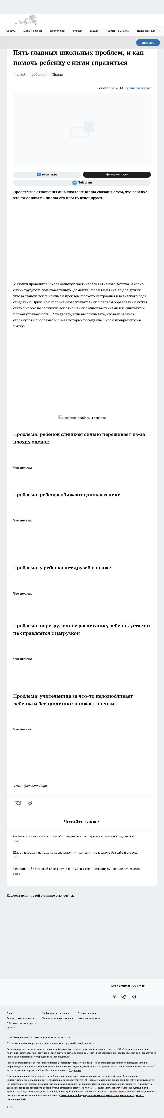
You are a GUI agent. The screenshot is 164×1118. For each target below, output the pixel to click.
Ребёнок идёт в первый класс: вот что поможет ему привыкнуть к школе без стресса (76, 871)
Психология (57, 30)
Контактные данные (89, 1018)
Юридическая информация (57, 1018)
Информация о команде (55, 1013)
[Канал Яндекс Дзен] (117, 175)
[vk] (18, 803)
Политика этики (87, 1013)
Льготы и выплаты (117, 30)
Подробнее (75, 1070)
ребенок (38, 74)
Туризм (77, 30)
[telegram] (31, 803)
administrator (139, 88)
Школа (94, 30)
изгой (20, 74)
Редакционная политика (20, 1018)
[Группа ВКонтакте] (47, 175)
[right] (159, 31)
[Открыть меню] (8, 20)
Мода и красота (33, 30)
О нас (10, 1013)
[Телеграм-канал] (82, 183)
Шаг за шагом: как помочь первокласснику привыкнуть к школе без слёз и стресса (75, 854)
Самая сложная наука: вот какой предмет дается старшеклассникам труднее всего (74, 838)
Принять (148, 42)
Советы (11, 30)
